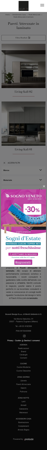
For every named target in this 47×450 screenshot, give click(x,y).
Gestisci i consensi (32, 341)
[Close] (44, 186)
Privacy (10, 341)
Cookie (18, 341)
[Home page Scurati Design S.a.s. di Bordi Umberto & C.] (23, 6)
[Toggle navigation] (42, 6)
